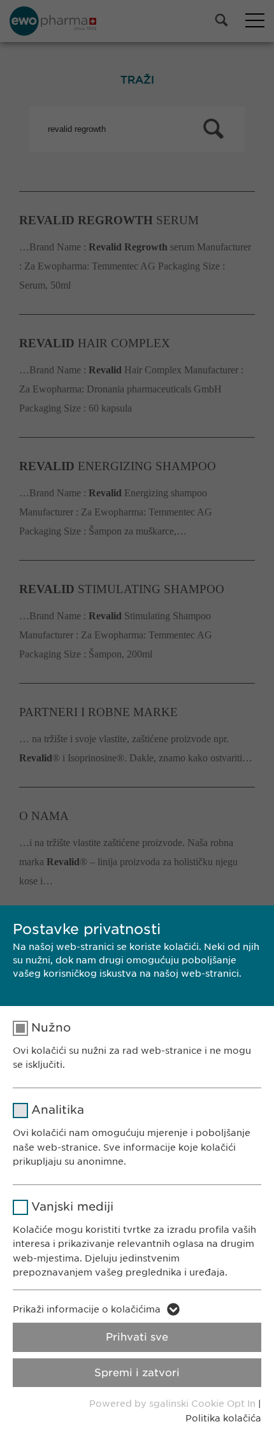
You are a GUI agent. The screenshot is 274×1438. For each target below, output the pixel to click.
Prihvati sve (137, 1337)
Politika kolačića (223, 1418)
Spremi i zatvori (137, 1373)
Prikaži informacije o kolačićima (87, 1309)
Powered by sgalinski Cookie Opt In (173, 1403)
